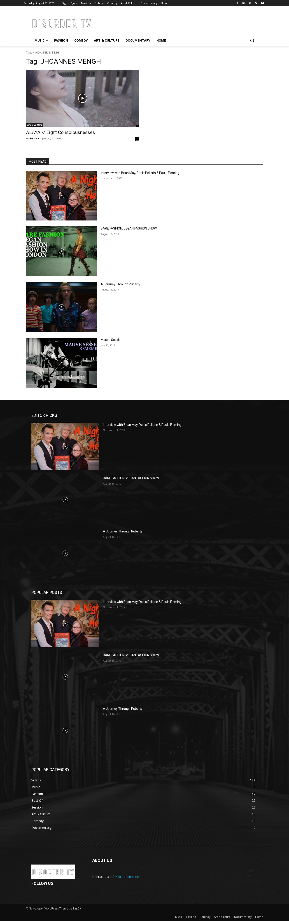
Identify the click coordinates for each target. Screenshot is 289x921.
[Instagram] (243, 3)
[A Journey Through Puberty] (61, 307)
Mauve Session (111, 340)
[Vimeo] (256, 3)
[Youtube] (262, 3)
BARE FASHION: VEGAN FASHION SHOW (129, 228)
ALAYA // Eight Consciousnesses (60, 132)
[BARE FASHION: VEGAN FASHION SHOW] (61, 251)
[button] (252, 40)
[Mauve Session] (61, 363)
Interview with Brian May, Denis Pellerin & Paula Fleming (140, 173)
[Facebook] (237, 3)
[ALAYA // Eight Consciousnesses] (82, 98)
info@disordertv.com (125, 876)
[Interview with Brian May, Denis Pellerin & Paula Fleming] (61, 196)
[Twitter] (250, 3)
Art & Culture (34, 124)
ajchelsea (32, 138)
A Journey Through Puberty (120, 284)
